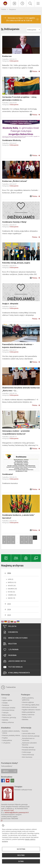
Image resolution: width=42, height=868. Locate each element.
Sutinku (21, 861)
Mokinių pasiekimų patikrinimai (28, 699)
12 (22, 542)
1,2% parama (13, 649)
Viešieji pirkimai (7, 740)
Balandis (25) (12, 589)
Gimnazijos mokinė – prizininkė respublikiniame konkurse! (16, 432)
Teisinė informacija (28, 754)
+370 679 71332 (9, 810)
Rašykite (6, 771)
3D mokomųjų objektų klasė (30, 705)
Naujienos (12, 9)
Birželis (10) (12, 582)
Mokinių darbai (6, 715)
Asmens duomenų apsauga (30, 736)
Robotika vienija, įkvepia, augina (16, 263)
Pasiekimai (12, 655)
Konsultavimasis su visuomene (28, 739)
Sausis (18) (11, 598)
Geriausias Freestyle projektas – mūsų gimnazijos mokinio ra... (19, 98)
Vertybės (5, 703)
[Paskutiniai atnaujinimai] (22, 3)
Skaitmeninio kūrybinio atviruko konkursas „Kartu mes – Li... (21, 389)
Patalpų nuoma (26, 717)
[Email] (12, 780)
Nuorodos (25, 731)
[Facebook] (3, 780)
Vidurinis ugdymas (28, 702)
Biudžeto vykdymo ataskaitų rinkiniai (11, 732)
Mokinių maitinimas (28, 714)
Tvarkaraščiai (10, 687)
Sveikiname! (7, 474)
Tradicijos (5, 712)
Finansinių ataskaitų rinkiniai (11, 735)
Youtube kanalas (15, 667)
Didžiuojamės (14, 61)
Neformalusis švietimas (29, 707)
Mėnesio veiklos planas (18, 638)
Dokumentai (13, 632)
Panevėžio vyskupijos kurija (23, 789)
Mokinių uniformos (8, 722)
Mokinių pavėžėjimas (28, 712)
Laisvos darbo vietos (17, 661)
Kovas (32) (11, 592)
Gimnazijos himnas (8, 710)
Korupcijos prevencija (28, 750)
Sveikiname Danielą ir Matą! (14, 222)
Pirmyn (30, 542)
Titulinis (3, 9)
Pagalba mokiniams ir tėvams (31, 710)
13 (26, 542)
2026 (9, 573)
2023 (9, 615)
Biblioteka (12, 644)
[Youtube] (7, 780)
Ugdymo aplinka (7, 700)
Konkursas (7, 56)
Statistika (5, 720)
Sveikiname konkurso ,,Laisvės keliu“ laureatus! (18, 516)
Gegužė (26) (12, 585)
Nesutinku (21, 855)
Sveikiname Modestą (11, 140)
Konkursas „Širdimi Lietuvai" (14, 181)
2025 (9, 604)
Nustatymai (21, 849)
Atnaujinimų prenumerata (19, 673)
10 (13, 542)
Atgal (4, 538)
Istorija (4, 698)
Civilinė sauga (26, 752)
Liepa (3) (10, 579)
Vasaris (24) (12, 595)
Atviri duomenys (27, 757)
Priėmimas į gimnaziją (9, 717)
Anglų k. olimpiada (10, 303)
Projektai (12, 626)
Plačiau (34, 71)
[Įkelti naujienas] (14, 3)
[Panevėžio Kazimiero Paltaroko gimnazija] (5, 3)
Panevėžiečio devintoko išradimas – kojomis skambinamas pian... (18, 345)
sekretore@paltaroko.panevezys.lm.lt (16, 812)
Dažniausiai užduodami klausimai (29, 744)
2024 (9, 609)
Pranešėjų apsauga (28, 747)
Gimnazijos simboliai (8, 708)
